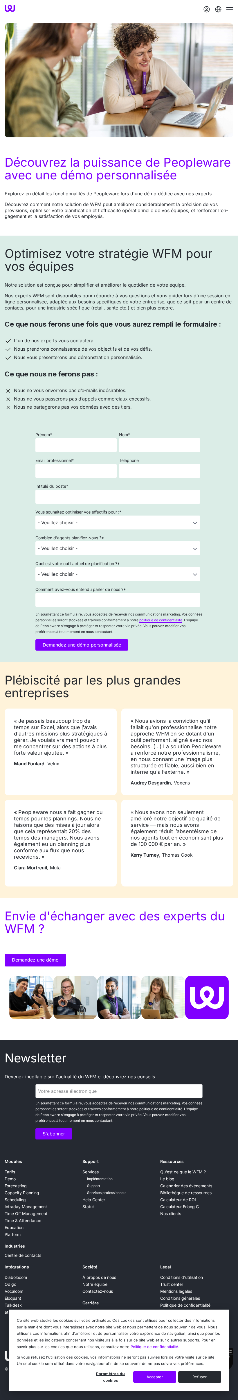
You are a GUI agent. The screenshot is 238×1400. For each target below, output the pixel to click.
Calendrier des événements (186, 1185)
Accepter (155, 1376)
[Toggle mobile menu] (229, 9)
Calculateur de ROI (178, 1199)
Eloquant (13, 1298)
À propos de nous (99, 1277)
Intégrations (17, 1266)
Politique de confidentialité (154, 1346)
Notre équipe (94, 1284)
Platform (13, 1234)
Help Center (93, 1199)
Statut (88, 1206)
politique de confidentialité (160, 620)
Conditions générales (180, 1298)
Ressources (172, 1161)
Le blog (167, 1178)
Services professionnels (106, 1192)
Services (90, 1171)
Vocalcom (14, 1291)
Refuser (199, 1376)
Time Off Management (26, 1213)
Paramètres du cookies (110, 1377)
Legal (165, 1266)
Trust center (171, 1284)
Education (14, 1227)
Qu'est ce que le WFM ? (183, 1171)
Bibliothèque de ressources (186, 1192)
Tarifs (10, 1171)
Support (90, 1161)
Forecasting (16, 1185)
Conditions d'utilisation (181, 1277)
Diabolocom (16, 1277)
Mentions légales (176, 1291)
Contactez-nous (97, 1291)
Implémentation (100, 1179)
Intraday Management (26, 1206)
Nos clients (170, 1213)
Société (89, 1266)
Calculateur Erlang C (179, 1206)
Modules (13, 1161)
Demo (10, 1178)
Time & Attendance (23, 1220)
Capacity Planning (22, 1192)
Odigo (10, 1284)
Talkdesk (13, 1305)
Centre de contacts (23, 1255)
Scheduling (15, 1199)
